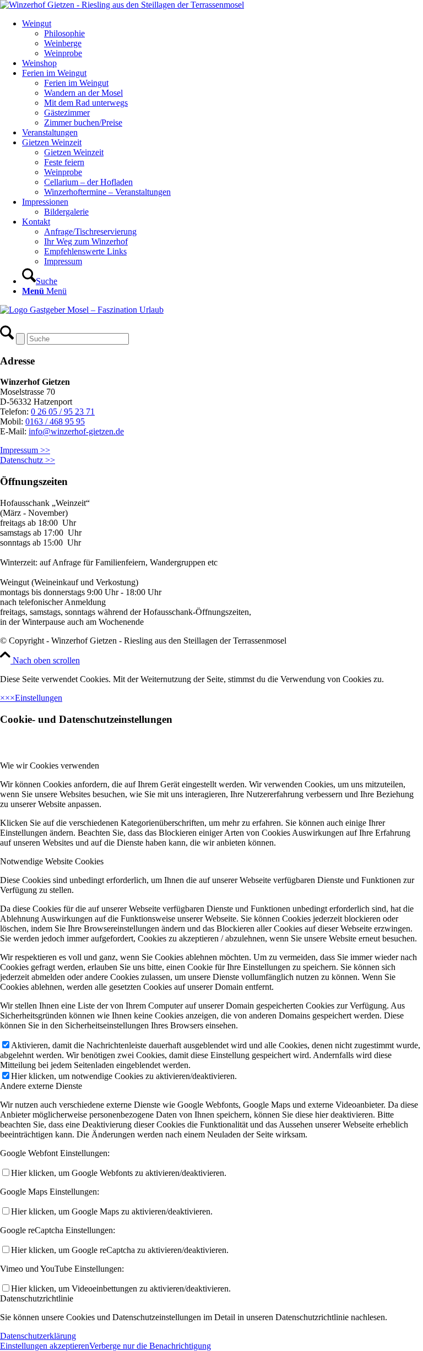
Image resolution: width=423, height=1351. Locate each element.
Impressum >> (25, 450)
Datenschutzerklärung (38, 1336)
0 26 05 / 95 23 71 (63, 411)
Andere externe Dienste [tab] (41, 1086)
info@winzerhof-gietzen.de (76, 431)
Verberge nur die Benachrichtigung (150, 1345)
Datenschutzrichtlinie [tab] (36, 1298)
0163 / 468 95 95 (55, 421)
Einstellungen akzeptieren (44, 1345)
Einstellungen (38, 697)
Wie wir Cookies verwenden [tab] (49, 765)
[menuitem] (222, 38)
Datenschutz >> (27, 460)
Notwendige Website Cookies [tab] (52, 861)
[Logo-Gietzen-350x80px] (122, 4)
